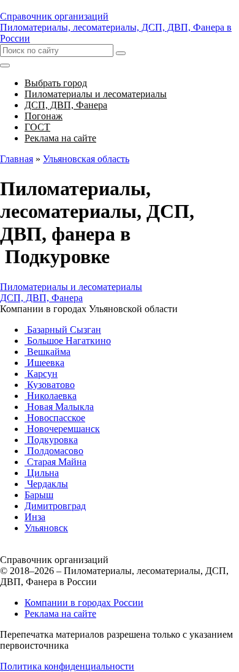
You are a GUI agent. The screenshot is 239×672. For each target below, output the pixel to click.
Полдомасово (54, 451)
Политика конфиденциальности (67, 666)
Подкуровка (51, 440)
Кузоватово (50, 384)
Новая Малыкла (59, 406)
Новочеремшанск (62, 429)
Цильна (42, 473)
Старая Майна (55, 462)
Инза (35, 517)
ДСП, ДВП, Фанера (41, 298)
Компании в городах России (84, 602)
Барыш (39, 495)
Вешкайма (47, 351)
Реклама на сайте (60, 613)
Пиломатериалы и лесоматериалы (71, 287)
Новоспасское (55, 418)
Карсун (41, 373)
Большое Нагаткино (68, 340)
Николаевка (51, 395)
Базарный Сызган (63, 329)
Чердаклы (46, 484)
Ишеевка (44, 362)
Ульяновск (46, 528)
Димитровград (55, 506)
